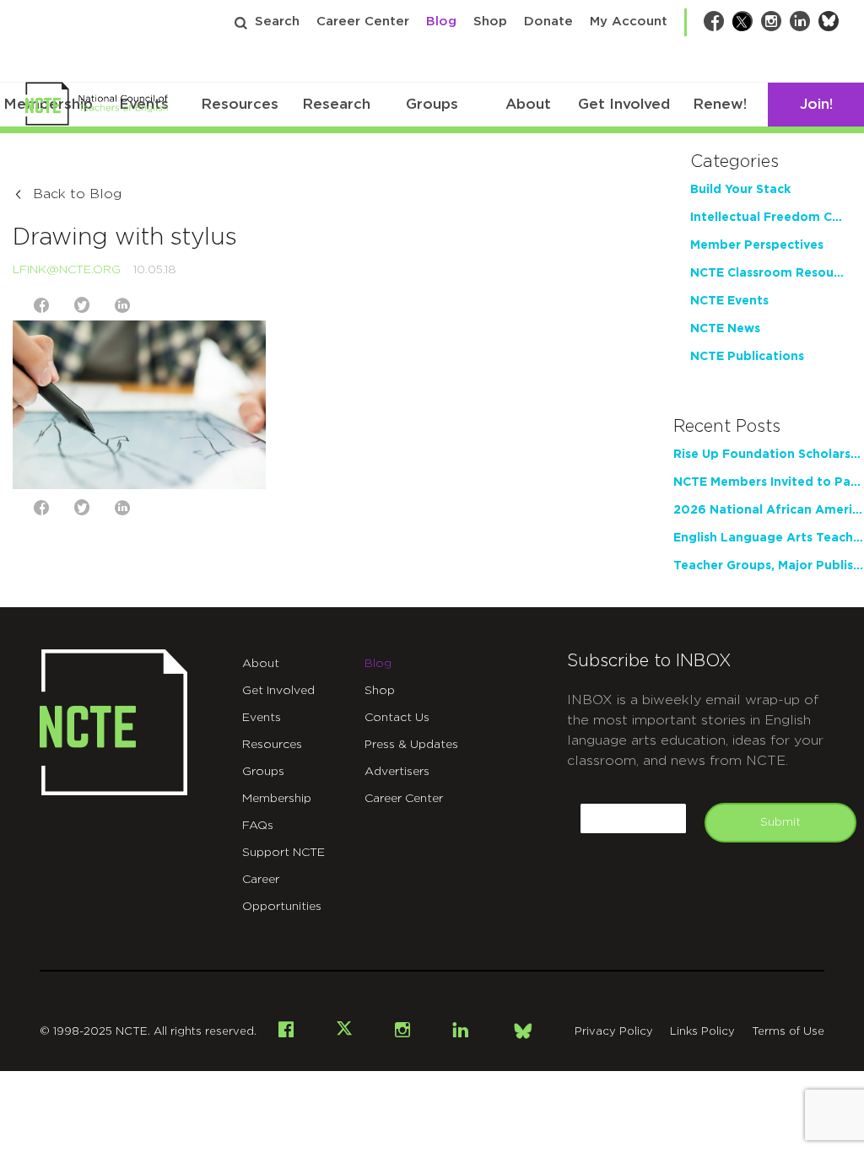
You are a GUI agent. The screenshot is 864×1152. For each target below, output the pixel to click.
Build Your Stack (740, 190)
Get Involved (624, 104)
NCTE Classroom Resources (768, 273)
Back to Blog (77, 194)
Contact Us (396, 718)
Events (261, 718)
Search (277, 21)
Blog (441, 21)
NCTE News (725, 329)
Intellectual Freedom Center (768, 217)
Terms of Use (788, 1031)
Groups (432, 104)
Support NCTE (283, 853)
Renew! (720, 104)
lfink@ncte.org (67, 270)
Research (336, 104)
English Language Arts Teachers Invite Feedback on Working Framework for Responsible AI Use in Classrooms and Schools (768, 538)
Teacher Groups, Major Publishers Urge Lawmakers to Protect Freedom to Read (768, 566)
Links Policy (702, 1031)
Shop (490, 21)
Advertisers (396, 772)
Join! (816, 104)
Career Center (362, 21)
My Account (628, 21)
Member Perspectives (757, 245)
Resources (239, 104)
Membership (276, 799)
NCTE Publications (747, 357)
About (528, 104)
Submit (780, 822)
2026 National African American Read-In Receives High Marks (768, 510)
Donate (548, 21)
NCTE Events (729, 301)
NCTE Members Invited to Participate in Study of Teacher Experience (768, 482)
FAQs (257, 826)
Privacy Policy (614, 1031)
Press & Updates (411, 745)
